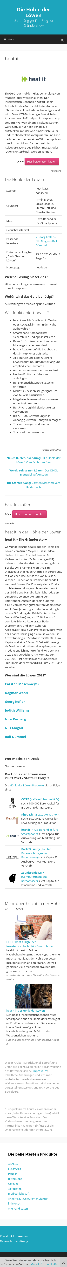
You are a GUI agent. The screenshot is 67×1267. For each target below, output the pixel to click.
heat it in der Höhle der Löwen (25, 1010)
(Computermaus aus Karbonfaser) (34, 877)
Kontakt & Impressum (14, 1236)
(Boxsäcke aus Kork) (40, 814)
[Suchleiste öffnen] (62, 40)
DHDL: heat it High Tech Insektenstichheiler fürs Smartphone (29, 944)
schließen (53, 1264)
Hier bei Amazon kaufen (41, 161)
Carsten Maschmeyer (22, 684)
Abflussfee (15, 1189)
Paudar (12, 1174)
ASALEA (13, 1164)
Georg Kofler (15, 701)
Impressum (40, 1071)
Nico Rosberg (15, 719)
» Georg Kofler (45, 237)
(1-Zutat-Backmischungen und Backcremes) (36, 853)
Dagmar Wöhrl (16, 693)
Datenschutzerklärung (14, 1241)
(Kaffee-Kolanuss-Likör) (40, 799)
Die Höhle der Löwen (33, 12)
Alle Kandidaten (18, 1208)
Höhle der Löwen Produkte (27, 785)
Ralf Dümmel (15, 737)
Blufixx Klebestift (18, 1193)
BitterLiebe (15, 1179)
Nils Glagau (14, 728)
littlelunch (14, 1203)
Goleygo (13, 1183)
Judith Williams (17, 710)
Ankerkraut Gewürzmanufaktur (28, 1198)
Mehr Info (37, 1264)
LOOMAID (14, 1169)
